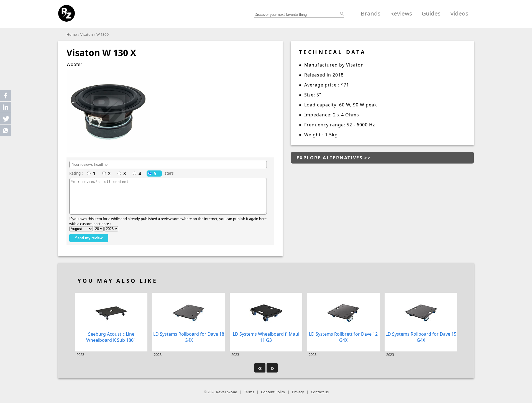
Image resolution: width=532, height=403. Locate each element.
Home (71, 34)
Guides (431, 13)
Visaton (86, 34)
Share (5, 95)
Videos (459, 13)
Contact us (320, 391)
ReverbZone (226, 391)
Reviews (401, 13)
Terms (249, 391)
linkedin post (6, 108)
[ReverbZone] (66, 13)
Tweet (5, 118)
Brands (370, 13)
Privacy (298, 391)
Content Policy (273, 391)
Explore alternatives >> (333, 158)
